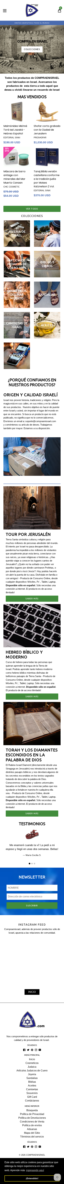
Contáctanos (32, 1100)
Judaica (32, 1066)
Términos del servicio (32, 1136)
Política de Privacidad (32, 1114)
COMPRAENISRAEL (35, 1155)
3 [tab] (34, 863)
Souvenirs (32, 1093)
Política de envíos (32, 1125)
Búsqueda (32, 1110)
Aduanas (32, 1129)
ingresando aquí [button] (35, 1170)
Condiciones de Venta (32, 1121)
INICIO (32, 992)
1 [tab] (31, 68)
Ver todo (32, 209)
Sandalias (32, 1078)
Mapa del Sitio (32, 1133)
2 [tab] (33, 68)
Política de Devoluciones (32, 1117)
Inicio (32, 1059)
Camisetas (32, 1089)
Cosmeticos (32, 1063)
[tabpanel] (32, 48)
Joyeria (32, 1074)
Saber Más (32, 598)
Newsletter (32, 877)
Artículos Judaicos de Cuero (32, 1070)
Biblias (32, 1081)
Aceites (32, 1085)
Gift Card (32, 1097)
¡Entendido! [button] (32, 1178)
